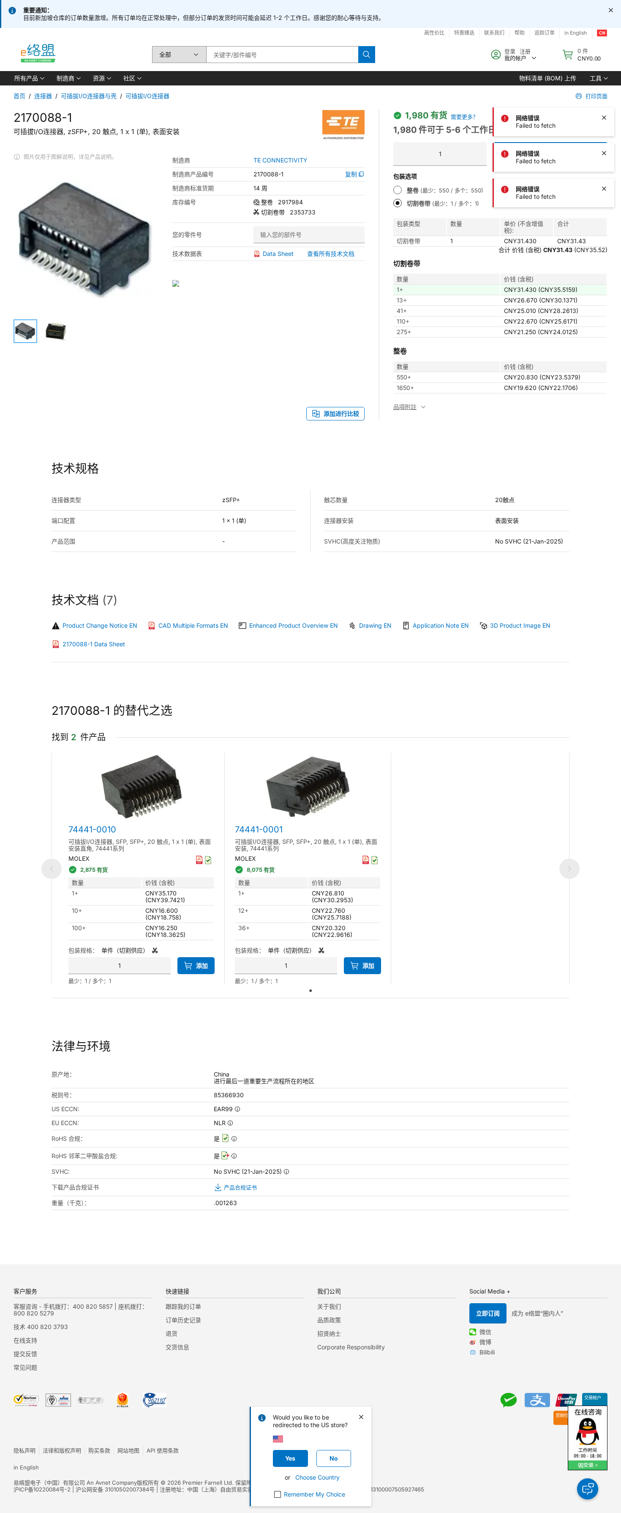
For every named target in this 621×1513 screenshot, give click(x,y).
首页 (19, 95)
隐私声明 (24, 1450)
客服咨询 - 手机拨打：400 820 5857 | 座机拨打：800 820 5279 (81, 1310)
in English (26, 1467)
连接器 (43, 95)
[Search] (366, 54)
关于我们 (329, 1306)
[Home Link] (38, 54)
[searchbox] (282, 54)
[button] (29, 78)
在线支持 (25, 1340)
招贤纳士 (329, 1333)
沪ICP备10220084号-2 (42, 1489)
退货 (171, 1333)
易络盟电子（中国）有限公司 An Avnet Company (75, 1482)
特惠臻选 (464, 33)
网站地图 (128, 1450)
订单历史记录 (183, 1320)
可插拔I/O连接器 (147, 95)
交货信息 (177, 1347)
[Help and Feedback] (587, 1488)
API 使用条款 (163, 1450)
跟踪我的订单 (183, 1306)
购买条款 (99, 1450)
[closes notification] (611, 10)
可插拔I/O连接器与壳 (89, 95)
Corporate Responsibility (351, 1347)
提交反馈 (25, 1353)
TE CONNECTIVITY (280, 160)
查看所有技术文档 (330, 253)
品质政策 (329, 1320)
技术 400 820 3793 (41, 1326)
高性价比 (434, 33)
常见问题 (25, 1367)
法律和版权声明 (62, 1450)
